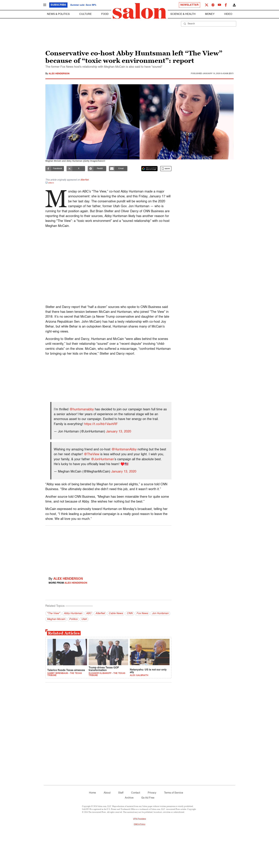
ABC (89, 613)
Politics (73, 619)
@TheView (91, 454)
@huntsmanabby (81, 409)
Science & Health (183, 14)
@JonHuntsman (102, 459)
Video (228, 14)
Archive (129, 798)
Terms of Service (173, 793)
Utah (84, 619)
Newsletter (189, 5)
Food (105, 14)
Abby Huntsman (73, 613)
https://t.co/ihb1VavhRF (101, 424)
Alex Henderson (59, 74)
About (107, 793)
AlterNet (84, 180)
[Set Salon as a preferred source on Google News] (149, 168)
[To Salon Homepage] (139, 11)
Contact (135, 793)
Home (92, 793)
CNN (130, 613)
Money (210, 14)
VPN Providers (139, 819)
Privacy (152, 793)
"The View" (53, 613)
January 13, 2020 (118, 431)
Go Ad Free (147, 798)
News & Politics (58, 14)
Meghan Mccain (56, 619)
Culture (85, 14)
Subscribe (58, 5)
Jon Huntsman (160, 613)
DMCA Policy (139, 824)
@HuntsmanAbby (124, 449)
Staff (120, 793)
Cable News (116, 613)
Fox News (142, 613)
